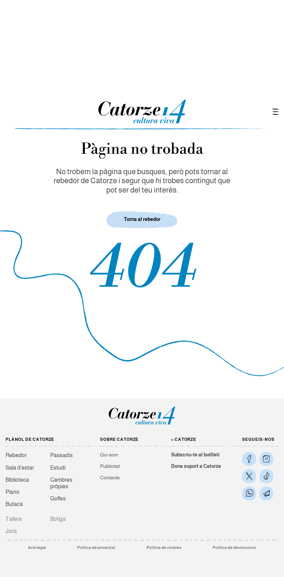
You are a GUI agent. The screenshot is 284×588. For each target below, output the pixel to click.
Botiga (58, 519)
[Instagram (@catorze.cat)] (266, 459)
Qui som (109, 454)
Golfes (58, 498)
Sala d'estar (20, 468)
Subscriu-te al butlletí (195, 454)
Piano (12, 492)
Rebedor (16, 455)
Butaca (14, 504)
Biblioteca (17, 480)
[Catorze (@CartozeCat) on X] (249, 476)
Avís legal (37, 547)
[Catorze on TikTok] (266, 476)
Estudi (57, 468)
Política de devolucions (234, 547)
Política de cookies (164, 547)
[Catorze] (142, 424)
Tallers (14, 519)
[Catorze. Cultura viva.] (249, 459)
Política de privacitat (96, 547)
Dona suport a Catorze (196, 466)
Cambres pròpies (61, 483)
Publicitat (110, 466)
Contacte (110, 477)
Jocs (11, 531)
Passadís (61, 455)
